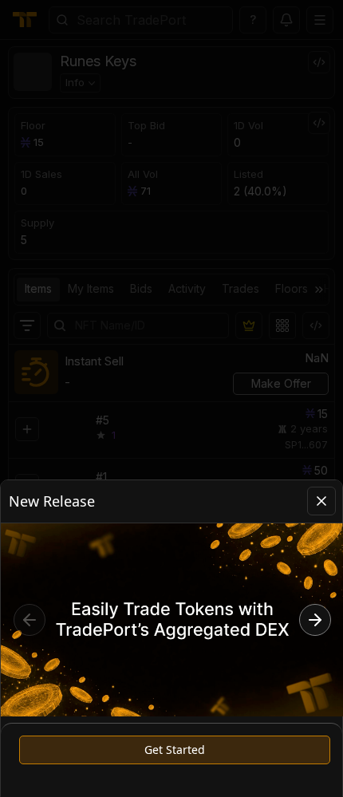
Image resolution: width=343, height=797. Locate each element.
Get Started (174, 749)
